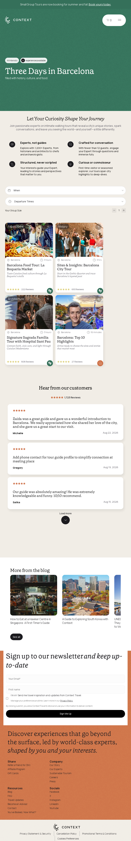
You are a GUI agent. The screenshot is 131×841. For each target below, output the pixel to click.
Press (52, 781)
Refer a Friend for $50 (19, 765)
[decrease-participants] (114, 210)
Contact (12, 808)
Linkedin (54, 804)
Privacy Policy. (66, 700)
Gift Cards (13, 773)
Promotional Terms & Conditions (99, 833)
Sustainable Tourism (60, 773)
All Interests (12, 60)
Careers (54, 777)
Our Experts (56, 769)
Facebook (54, 791)
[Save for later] (48, 227)
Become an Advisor (17, 804)
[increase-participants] (124, 210)
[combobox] (65, 201)
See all (16, 636)
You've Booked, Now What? (22, 812)
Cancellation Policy (66, 833)
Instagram (55, 800)
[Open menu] (119, 20)
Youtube (54, 808)
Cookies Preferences (68, 838)
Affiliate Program (16, 769)
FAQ (10, 795)
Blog (10, 791)
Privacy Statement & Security (35, 833)
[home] (20, 23)
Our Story (55, 765)
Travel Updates (16, 800)
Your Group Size (13, 210)
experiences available (34, 60)
